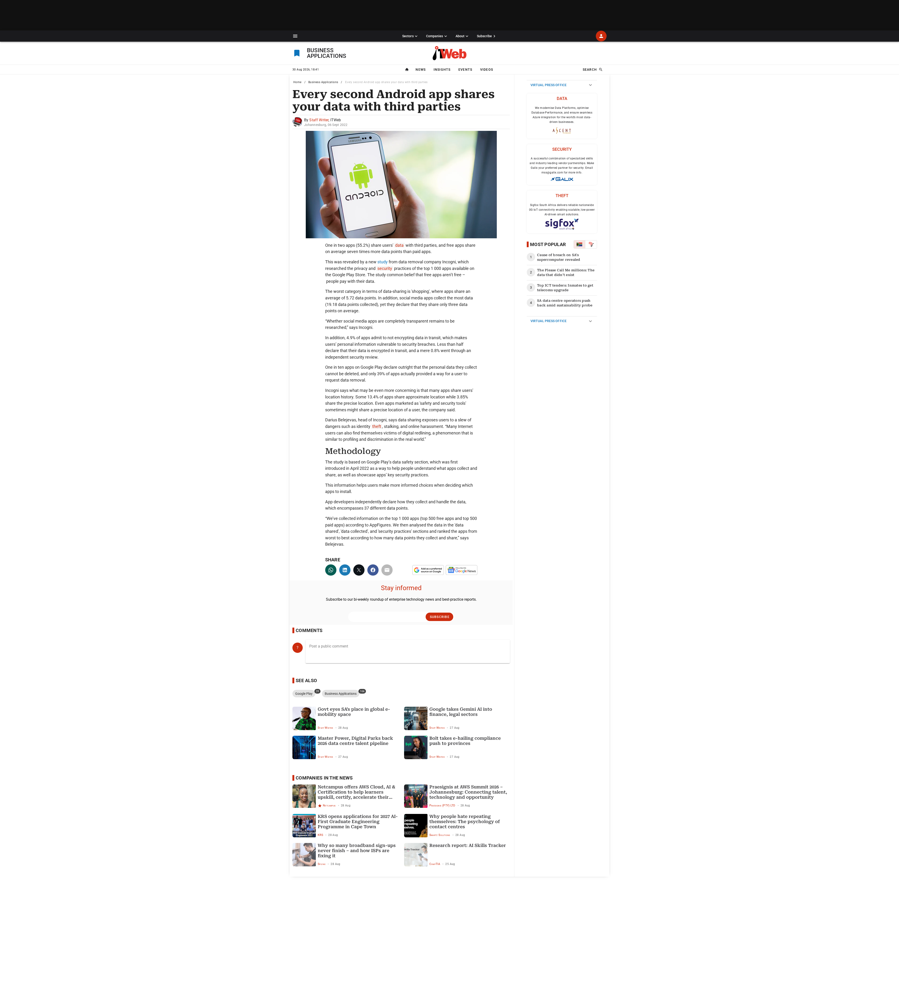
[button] (295, 36)
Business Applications (323, 82)
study (382, 261)
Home (297, 82)
